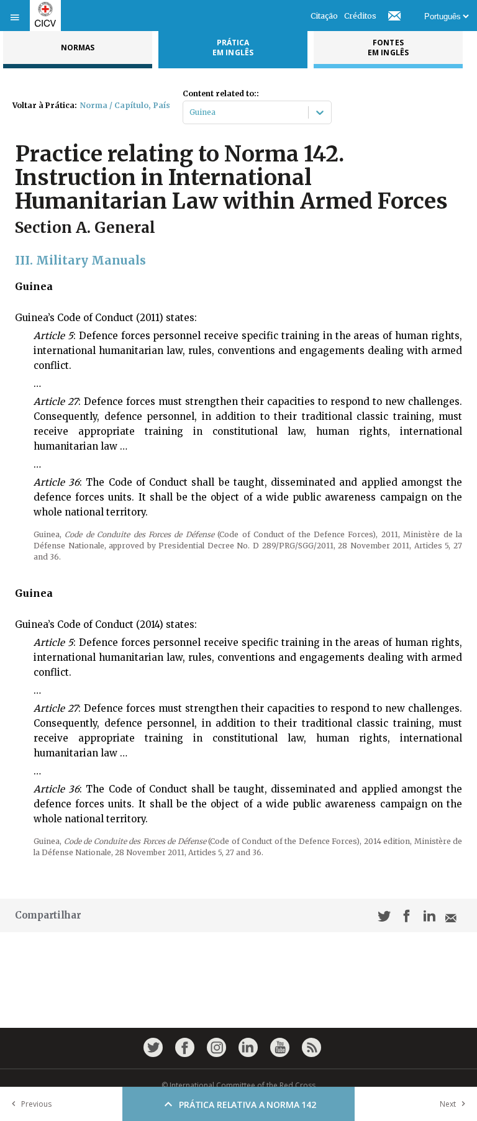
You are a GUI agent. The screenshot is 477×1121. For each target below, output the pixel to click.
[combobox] (190, 112)
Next (448, 1104)
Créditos (360, 15)
